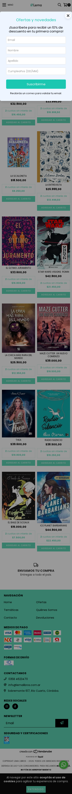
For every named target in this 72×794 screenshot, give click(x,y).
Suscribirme (36, 84)
